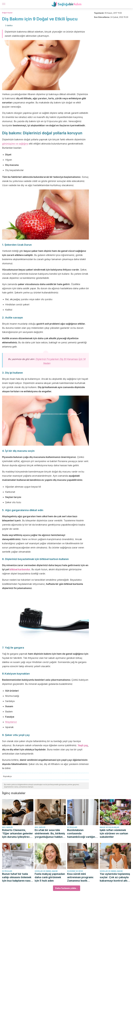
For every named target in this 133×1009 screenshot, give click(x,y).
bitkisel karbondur (19, 569)
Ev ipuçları (72, 827)
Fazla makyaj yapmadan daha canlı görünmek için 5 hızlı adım (50, 877)
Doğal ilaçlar (7, 13)
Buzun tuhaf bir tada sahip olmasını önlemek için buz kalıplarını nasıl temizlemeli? (16, 877)
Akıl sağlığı (7, 827)
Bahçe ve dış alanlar (109, 827)
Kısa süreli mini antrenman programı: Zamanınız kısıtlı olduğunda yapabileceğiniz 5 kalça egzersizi (82, 877)
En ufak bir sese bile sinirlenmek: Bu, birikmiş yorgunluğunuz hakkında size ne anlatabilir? (50, 834)
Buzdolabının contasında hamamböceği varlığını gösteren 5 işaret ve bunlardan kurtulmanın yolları (81, 834)
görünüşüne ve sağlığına (15, 143)
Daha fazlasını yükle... (66, 888)
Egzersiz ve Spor (75, 871)
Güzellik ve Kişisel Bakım (46, 871)
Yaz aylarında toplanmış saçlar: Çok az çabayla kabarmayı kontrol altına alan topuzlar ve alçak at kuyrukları (115, 877)
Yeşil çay (83, 745)
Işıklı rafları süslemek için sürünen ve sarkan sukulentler (114, 833)
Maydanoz (11, 722)
